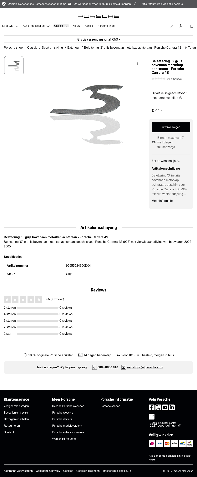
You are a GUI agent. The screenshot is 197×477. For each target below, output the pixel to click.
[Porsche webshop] (98, 16)
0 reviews (176, 78)
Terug (192, 47)
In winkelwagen (171, 127)
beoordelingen (163, 425)
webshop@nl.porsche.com (145, 367)
